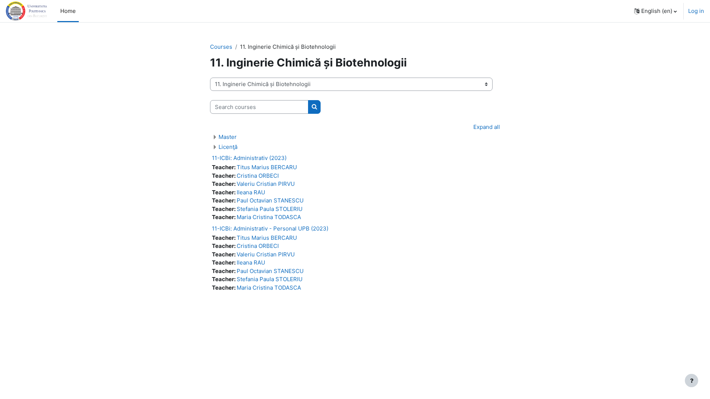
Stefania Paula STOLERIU (269, 208)
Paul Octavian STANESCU (270, 200)
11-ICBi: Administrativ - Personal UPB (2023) (270, 228)
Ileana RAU (251, 192)
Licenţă (228, 146)
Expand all (486, 126)
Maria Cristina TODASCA (269, 217)
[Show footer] (691, 380)
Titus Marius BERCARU (267, 167)
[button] (655, 11)
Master (228, 136)
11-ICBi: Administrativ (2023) (249, 157)
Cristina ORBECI (258, 175)
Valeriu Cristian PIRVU (266, 183)
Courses (221, 46)
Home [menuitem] (68, 10)
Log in (696, 10)
